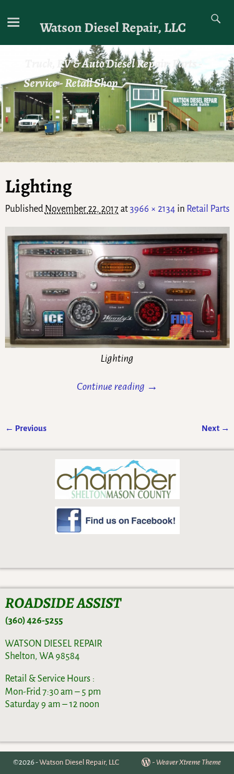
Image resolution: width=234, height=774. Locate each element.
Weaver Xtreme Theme (188, 762)
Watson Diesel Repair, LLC (113, 27)
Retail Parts (208, 209)
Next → (216, 428)
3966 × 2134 (152, 209)
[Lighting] (117, 287)
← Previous (26, 428)
